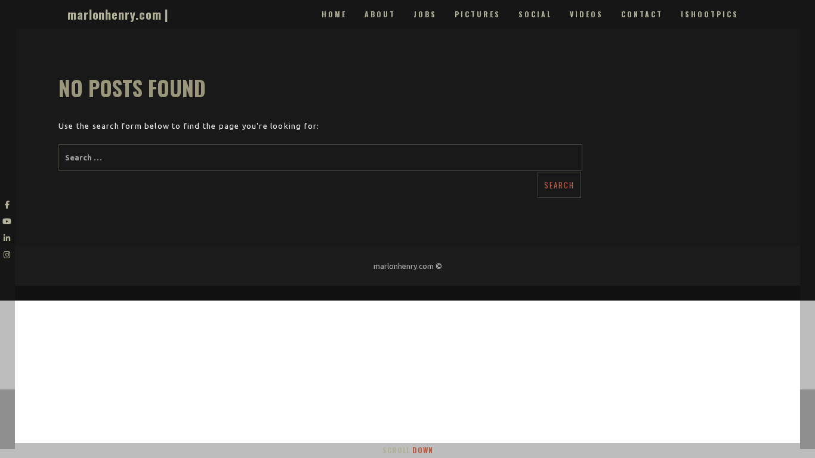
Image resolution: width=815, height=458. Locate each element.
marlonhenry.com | (118, 14)
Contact (642, 14)
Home (334, 14)
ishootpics (710, 14)
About (380, 14)
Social (535, 14)
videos (586, 14)
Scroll (407, 450)
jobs (425, 14)
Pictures (478, 14)
